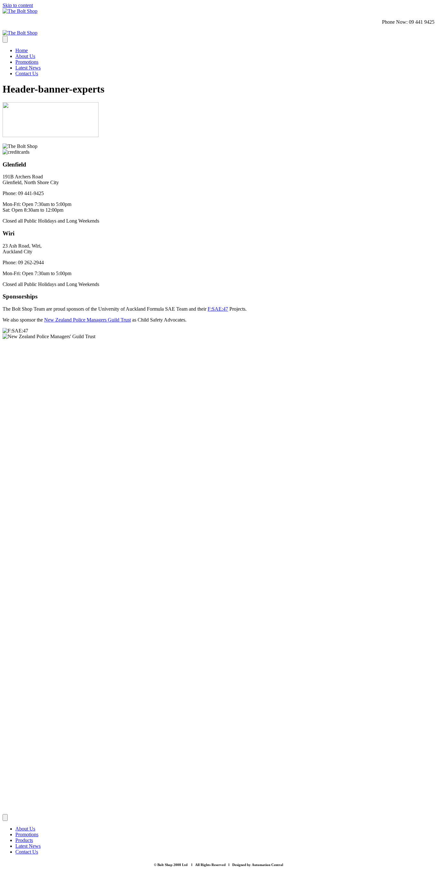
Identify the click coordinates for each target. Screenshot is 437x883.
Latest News (28, 67)
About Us (25, 56)
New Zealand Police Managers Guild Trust (87, 320)
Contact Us (26, 73)
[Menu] (5, 39)
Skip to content (18, 5)
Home (21, 50)
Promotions (26, 62)
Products (24, 840)
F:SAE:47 (218, 309)
